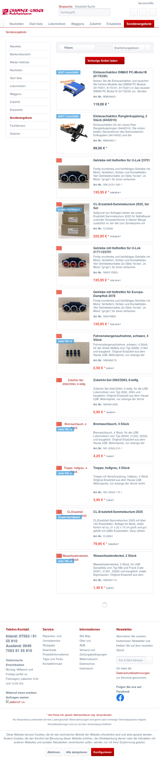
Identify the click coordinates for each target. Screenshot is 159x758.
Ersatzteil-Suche (85, 6)
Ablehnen (53, 752)
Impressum (86, 668)
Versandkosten (104, 714)
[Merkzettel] (134, 12)
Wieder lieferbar (19, 62)
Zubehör (15, 102)
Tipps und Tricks (53, 659)
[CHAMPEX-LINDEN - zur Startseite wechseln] (24, 13)
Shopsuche (66, 6)
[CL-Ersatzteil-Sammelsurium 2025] (73, 529)
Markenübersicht (20, 54)
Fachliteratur (17, 125)
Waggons (15, 94)
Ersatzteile (16, 110)
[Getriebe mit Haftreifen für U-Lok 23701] (73, 177)
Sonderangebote (21, 118)
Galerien (15, 133)
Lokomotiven (18, 86)
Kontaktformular (52, 664)
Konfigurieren (102, 752)
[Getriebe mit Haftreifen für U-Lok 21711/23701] (73, 265)
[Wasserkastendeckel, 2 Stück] (73, 572)
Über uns (85, 641)
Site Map (85, 636)
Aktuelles (15, 46)
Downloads (49, 650)
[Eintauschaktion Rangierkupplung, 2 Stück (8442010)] (73, 133)
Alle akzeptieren (76, 752)
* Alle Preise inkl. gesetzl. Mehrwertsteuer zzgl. (71, 714)
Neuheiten (16, 70)
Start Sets (16, 78)
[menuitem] (85, 12)
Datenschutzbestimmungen (133, 673)
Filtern (68, 48)
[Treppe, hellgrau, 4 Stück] (73, 485)
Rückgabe (49, 645)
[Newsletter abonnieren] (149, 660)
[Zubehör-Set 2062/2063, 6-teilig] (73, 397)
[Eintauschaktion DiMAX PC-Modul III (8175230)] (73, 89)
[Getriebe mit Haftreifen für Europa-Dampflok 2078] (73, 309)
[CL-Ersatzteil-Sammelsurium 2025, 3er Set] (73, 221)
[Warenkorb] (153, 12)
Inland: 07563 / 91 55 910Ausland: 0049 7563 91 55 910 (21, 643)
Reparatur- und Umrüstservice (52, 638)
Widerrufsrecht (89, 659)
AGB (82, 645)
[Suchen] (106, 12)
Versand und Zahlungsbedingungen (93, 652)
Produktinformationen (56, 654)
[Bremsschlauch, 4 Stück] (73, 441)
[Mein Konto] (143, 12)
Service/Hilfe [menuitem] (145, 3)
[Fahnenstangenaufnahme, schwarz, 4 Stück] (73, 353)
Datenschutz (87, 664)
